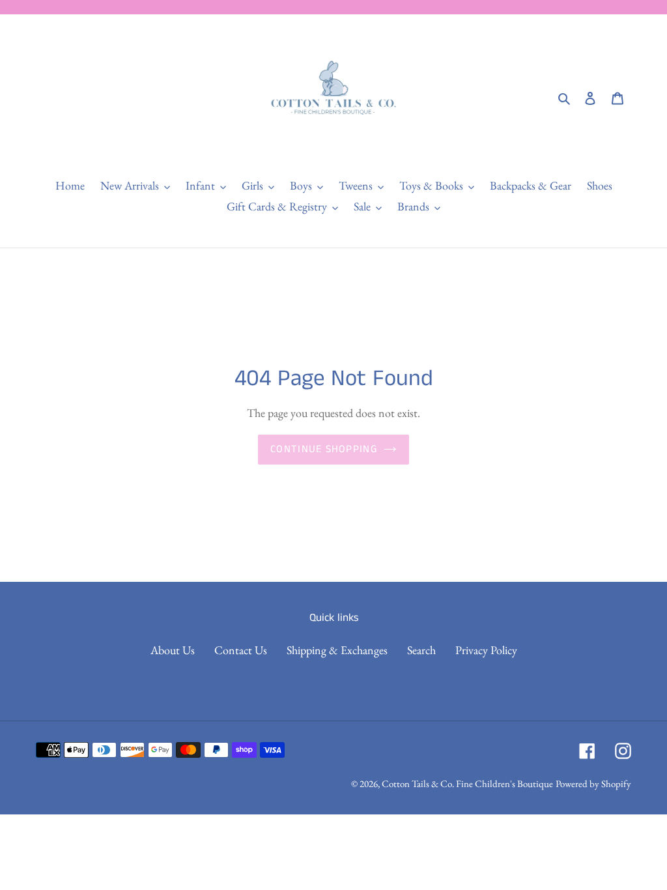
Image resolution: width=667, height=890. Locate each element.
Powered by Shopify (593, 783)
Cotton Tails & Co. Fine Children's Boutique (467, 783)
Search (421, 649)
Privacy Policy (486, 649)
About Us (172, 649)
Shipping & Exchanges (337, 649)
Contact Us (240, 649)
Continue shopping (323, 449)
